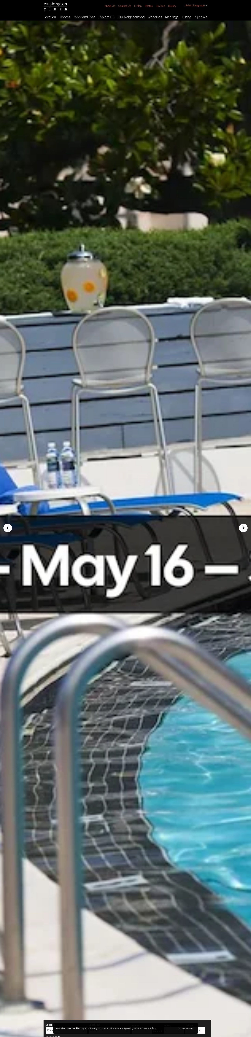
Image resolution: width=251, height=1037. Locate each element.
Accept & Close (185, 1028)
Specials (201, 17)
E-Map (138, 6)
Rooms (65, 17)
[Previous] (7, 528)
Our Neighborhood (131, 17)
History (172, 6)
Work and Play (84, 17)
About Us (110, 6)
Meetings (171, 17)
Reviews (160, 6)
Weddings (155, 17)
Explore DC (107, 17)
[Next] (243, 528)
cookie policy (149, 1028)
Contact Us (124, 6)
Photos (149, 6)
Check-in (50, 1024)
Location (50, 17)
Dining (186, 17)
